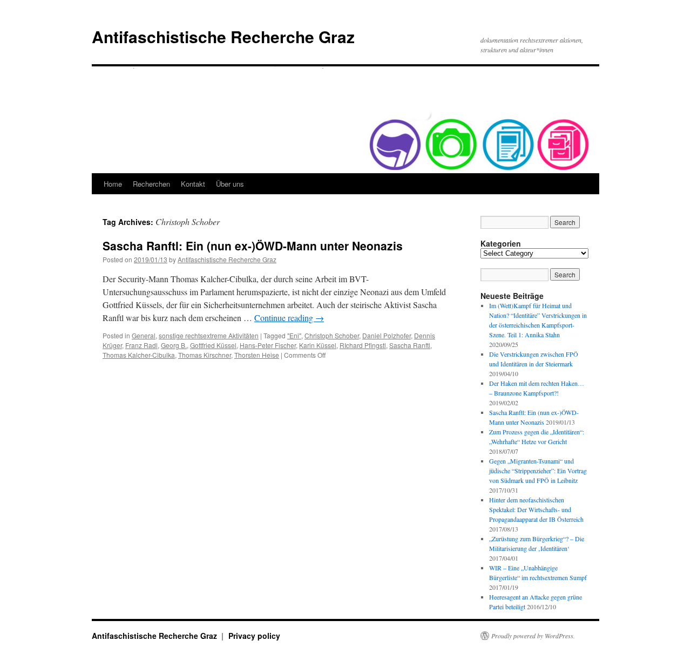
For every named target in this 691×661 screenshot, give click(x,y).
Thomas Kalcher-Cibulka (139, 354)
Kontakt (193, 184)
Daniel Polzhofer (386, 335)
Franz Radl (141, 345)
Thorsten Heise (256, 354)
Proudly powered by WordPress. (533, 635)
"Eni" (294, 335)
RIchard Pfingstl (363, 345)
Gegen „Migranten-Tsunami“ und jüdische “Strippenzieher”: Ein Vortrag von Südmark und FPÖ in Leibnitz (538, 470)
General (143, 335)
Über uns (230, 184)
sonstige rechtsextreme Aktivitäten (209, 335)
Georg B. (174, 345)
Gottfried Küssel (213, 345)
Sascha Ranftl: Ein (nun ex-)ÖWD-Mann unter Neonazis (253, 245)
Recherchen (151, 184)
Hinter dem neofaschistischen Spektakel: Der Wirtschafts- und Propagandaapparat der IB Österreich (536, 509)
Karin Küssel (317, 345)
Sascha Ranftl (409, 345)
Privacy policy (254, 635)
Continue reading (289, 317)
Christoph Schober (331, 335)
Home (113, 184)
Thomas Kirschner (204, 354)
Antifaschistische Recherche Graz (223, 36)
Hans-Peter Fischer (268, 345)
